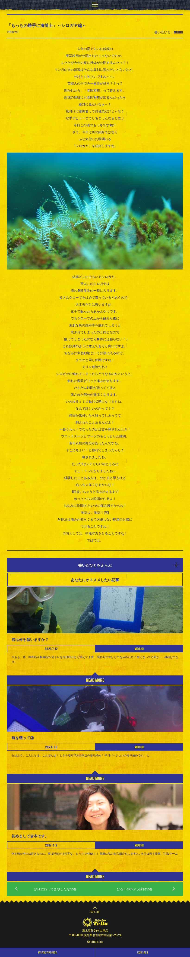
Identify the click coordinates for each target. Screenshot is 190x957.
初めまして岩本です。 (30, 835)
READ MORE (95, 680)
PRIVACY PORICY (47, 952)
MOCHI (178, 31)
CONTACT (142, 952)
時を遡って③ (23, 737)
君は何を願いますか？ (30, 639)
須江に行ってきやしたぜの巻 (55, 888)
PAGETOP (95, 912)
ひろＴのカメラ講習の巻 (134, 888)
